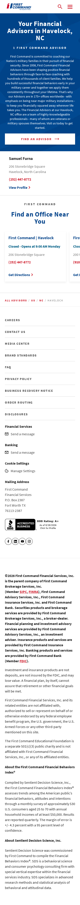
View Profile (18, 187)
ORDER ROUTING (19, 402)
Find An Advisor (36, 139)
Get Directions (19, 274)
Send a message (23, 434)
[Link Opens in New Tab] (32, 529)
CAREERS (12, 320)
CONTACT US (15, 332)
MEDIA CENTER (17, 344)
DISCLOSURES (16, 414)
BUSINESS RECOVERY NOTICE (29, 391)
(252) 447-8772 (20, 179)
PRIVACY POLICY (18, 379)
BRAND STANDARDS (21, 355)
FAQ (8, 367)
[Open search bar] (60, 6)
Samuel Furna (21, 158)
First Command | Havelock (31, 237)
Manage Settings (23, 471)
